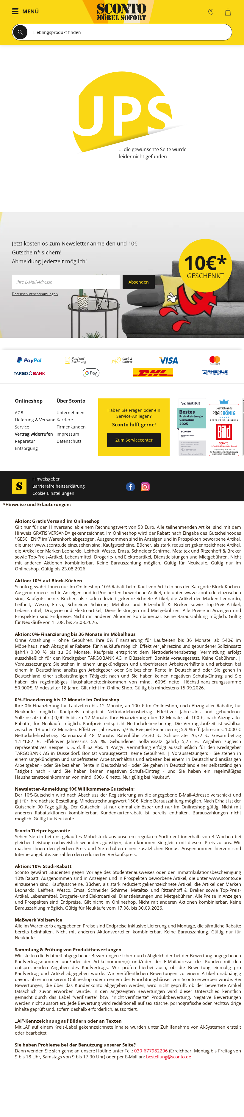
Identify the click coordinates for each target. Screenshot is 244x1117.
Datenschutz (69, 441)
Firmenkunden (71, 427)
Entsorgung (26, 448)
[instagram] (145, 486)
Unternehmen (71, 412)
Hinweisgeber (46, 479)
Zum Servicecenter (134, 440)
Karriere (65, 420)
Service (22, 427)
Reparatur (25, 441)
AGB (19, 412)
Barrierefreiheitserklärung (58, 486)
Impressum (68, 434)
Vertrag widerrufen (34, 434)
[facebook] (130, 486)
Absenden (139, 282)
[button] (27, 12)
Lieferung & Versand (35, 420)
